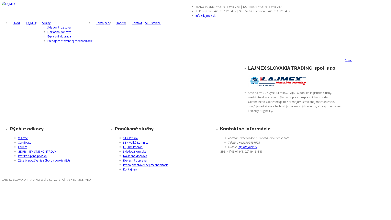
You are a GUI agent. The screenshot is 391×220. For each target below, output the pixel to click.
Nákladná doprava (59, 32)
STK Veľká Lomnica (135, 142)
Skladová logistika (59, 27)
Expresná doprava (59, 36)
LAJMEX (31, 23)
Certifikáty (24, 142)
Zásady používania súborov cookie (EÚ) (44, 160)
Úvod (16, 23)
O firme (23, 138)
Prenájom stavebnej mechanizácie (70, 41)
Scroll (348, 60)
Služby (46, 23)
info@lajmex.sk (205, 16)
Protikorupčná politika (32, 156)
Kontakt (137, 23)
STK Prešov (130, 138)
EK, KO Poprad (133, 147)
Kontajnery (103, 23)
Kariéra (121, 23)
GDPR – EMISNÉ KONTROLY (37, 151)
